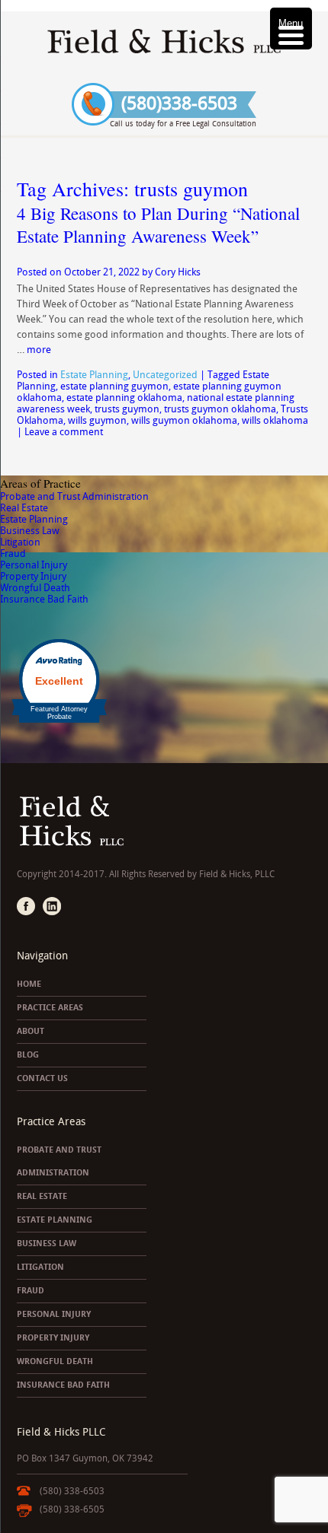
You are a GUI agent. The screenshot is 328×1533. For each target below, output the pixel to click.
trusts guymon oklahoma (220, 409)
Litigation (20, 542)
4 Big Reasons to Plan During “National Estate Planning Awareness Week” (158, 224)
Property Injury (33, 576)
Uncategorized (165, 374)
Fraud (13, 553)
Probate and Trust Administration (74, 496)
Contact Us (42, 1078)
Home (29, 984)
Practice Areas (50, 1008)
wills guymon (97, 420)
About (30, 1031)
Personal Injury (33, 565)
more (39, 349)
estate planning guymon (114, 386)
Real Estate (24, 508)
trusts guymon (127, 409)
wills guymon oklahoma (184, 420)
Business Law (29, 530)
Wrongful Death (35, 587)
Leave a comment (63, 431)
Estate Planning (94, 374)
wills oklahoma (275, 420)
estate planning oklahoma (124, 397)
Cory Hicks (178, 272)
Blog (28, 1055)
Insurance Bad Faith (44, 599)
